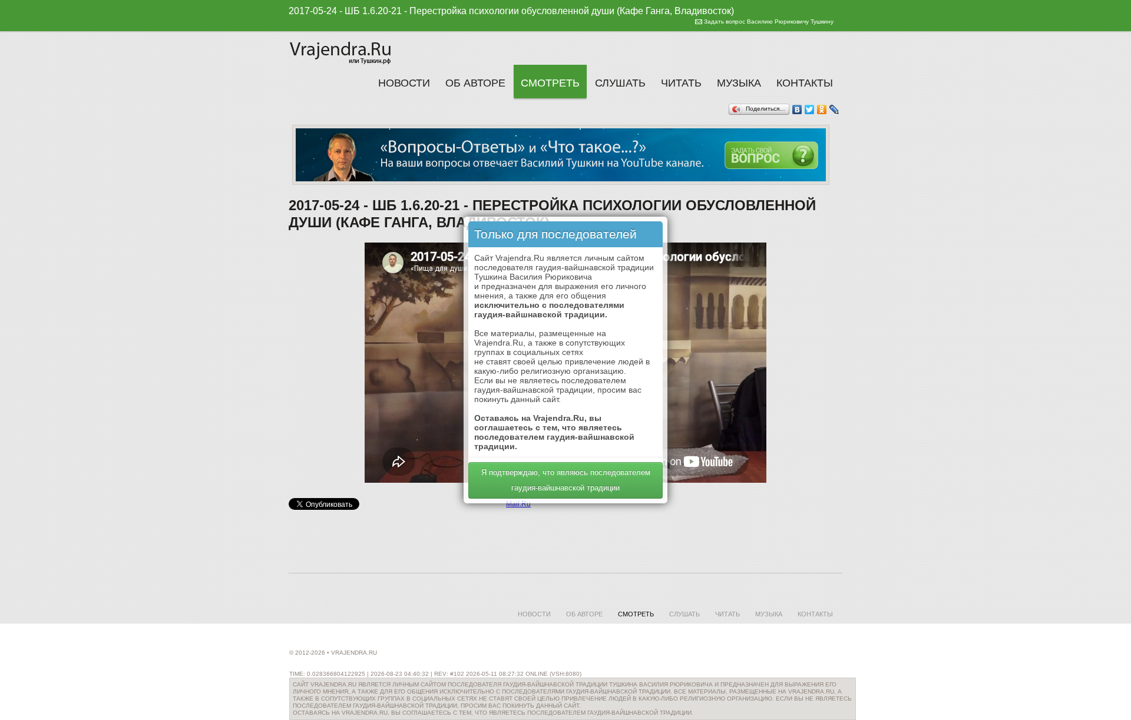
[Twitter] (809, 109)
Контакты (804, 83)
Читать (681, 83)
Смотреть (550, 83)
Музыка (739, 83)
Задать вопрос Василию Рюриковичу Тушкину (769, 21)
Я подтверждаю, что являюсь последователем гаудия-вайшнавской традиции (565, 480)
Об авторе (475, 83)
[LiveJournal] (834, 109)
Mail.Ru (518, 504)
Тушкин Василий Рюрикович (342, 51)
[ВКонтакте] (797, 109)
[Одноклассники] (822, 109)
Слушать (620, 83)
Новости (404, 83)
